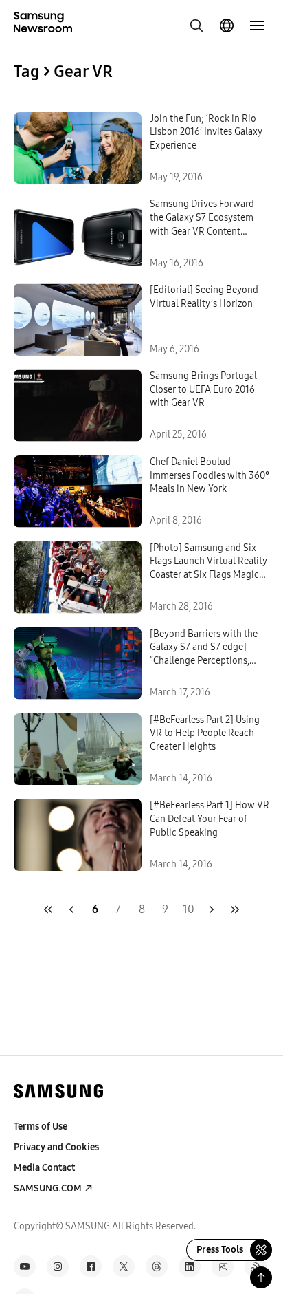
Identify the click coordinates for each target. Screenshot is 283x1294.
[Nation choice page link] (226, 25)
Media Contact (44, 1168)
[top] (261, 1277)
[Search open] (196, 25)
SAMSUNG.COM (48, 1188)
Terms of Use (40, 1126)
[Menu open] (257, 25)
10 (188, 909)
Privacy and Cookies (56, 1147)
